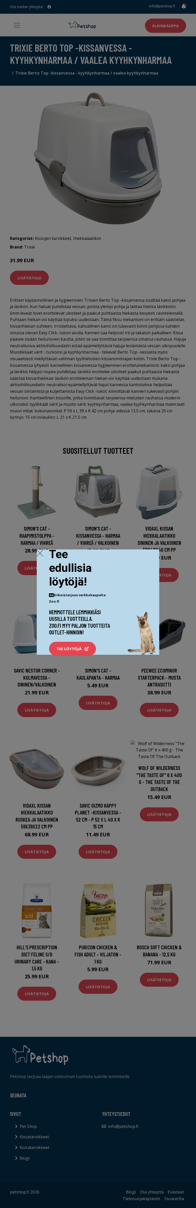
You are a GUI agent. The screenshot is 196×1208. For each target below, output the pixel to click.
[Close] (40, 553)
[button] (72, 649)
